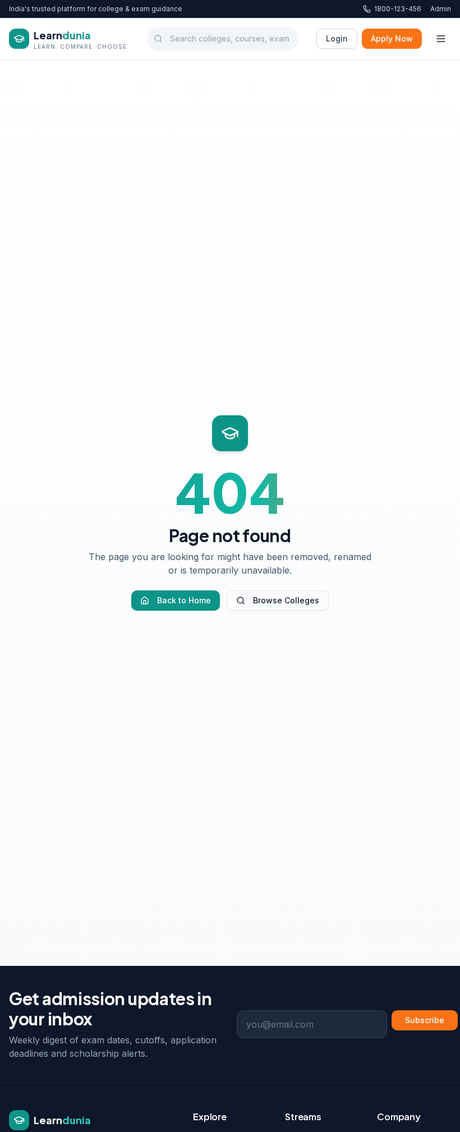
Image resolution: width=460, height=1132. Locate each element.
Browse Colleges (286, 600)
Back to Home (184, 600)
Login (337, 38)
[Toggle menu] (441, 39)
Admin (440, 8)
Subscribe (424, 1020)
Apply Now (392, 38)
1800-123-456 (397, 8)
